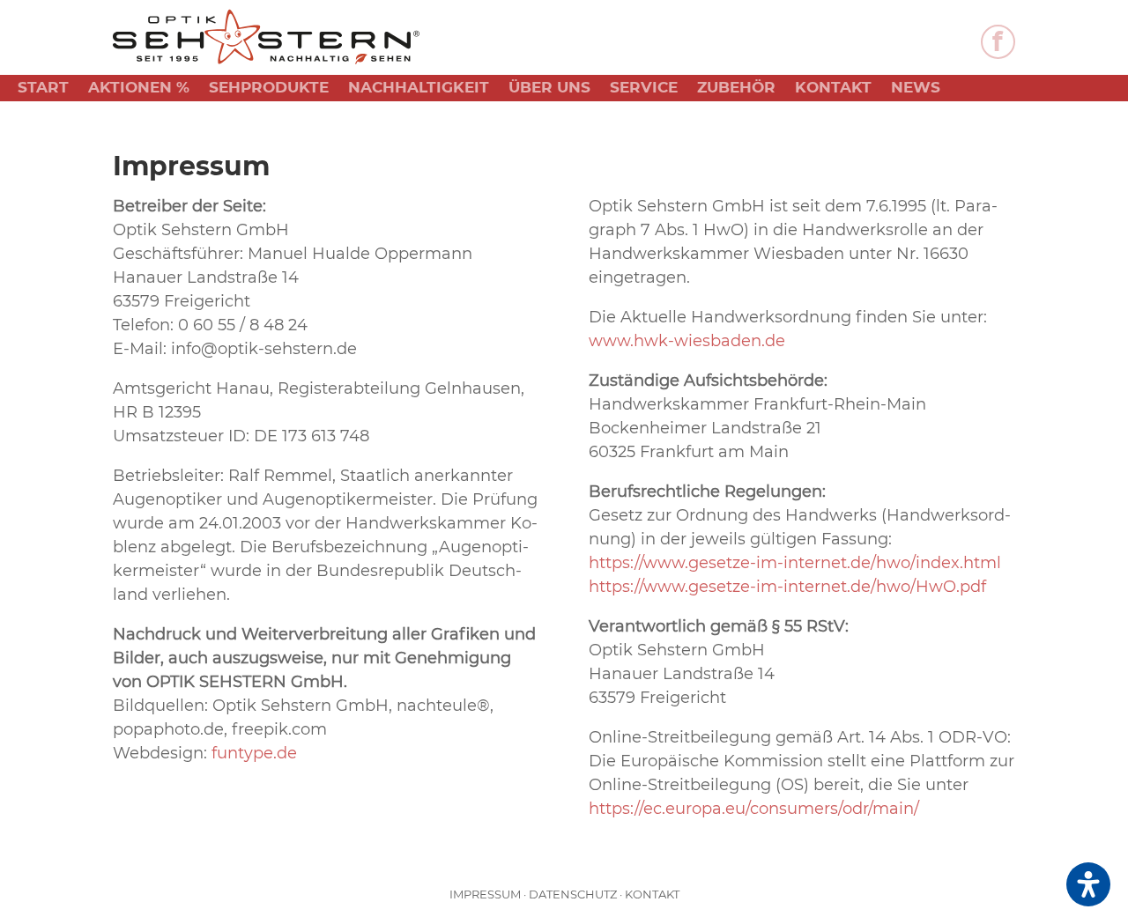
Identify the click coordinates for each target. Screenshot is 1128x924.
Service (644, 89)
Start (43, 89)
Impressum (485, 894)
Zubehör (736, 89)
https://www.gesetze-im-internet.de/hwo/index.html (795, 563)
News (915, 89)
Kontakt (833, 89)
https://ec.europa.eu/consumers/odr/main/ (754, 808)
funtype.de (254, 753)
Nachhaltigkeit (418, 89)
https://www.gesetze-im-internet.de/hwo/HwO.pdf (787, 586)
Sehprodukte (269, 89)
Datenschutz (573, 894)
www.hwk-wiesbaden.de (687, 341)
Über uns (549, 89)
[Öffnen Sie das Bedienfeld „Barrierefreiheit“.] (1088, 884)
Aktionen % (138, 89)
